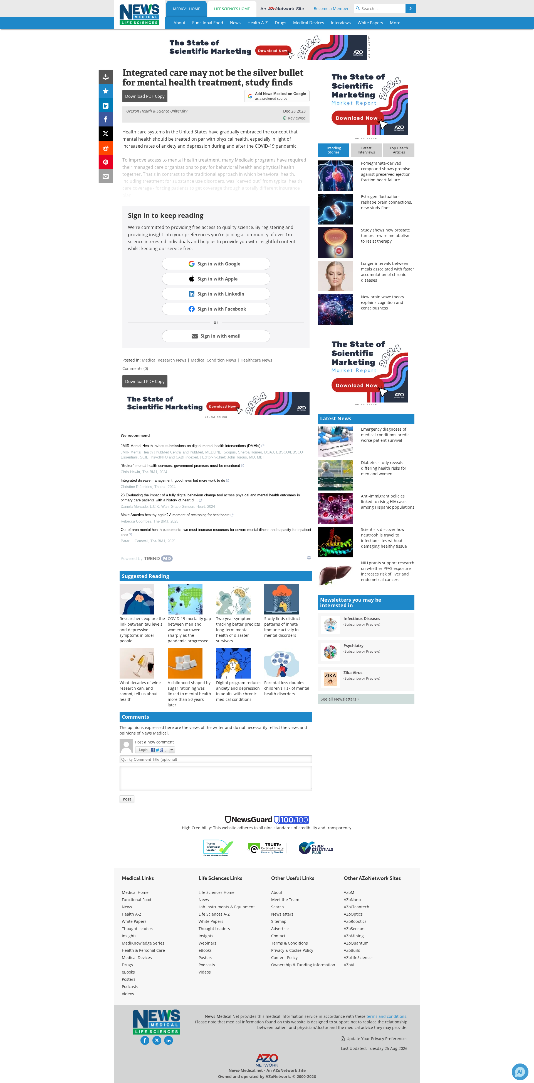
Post (127, 799)
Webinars (207, 943)
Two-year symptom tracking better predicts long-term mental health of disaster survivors (238, 629)
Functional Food (136, 899)
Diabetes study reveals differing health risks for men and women (383, 468)
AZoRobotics (355, 921)
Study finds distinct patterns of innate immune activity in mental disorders (282, 627)
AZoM (349, 892)
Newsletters (282, 914)
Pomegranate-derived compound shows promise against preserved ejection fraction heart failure (386, 171)
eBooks (128, 972)
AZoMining (354, 935)
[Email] (106, 176)
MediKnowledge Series (143, 943)
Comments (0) (135, 368)
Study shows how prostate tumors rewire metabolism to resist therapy (386, 235)
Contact (278, 935)
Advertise (280, 928)
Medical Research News (164, 360)
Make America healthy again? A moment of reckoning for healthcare (175, 515)
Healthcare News (256, 360)
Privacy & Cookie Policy (292, 950)
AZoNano (352, 899)
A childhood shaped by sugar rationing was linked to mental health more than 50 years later (189, 694)
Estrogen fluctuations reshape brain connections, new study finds (386, 202)
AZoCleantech (356, 906)
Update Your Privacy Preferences (376, 1038)
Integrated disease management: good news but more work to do (173, 480)
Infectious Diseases (361, 618)
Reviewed (297, 118)
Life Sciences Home (232, 8)
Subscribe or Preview (362, 624)
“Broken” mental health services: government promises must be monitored (180, 466)
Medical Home (186, 8)
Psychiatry (353, 645)
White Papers (134, 921)
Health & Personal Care (143, 950)
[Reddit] (106, 148)
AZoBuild (352, 950)
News (127, 906)
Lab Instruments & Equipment (227, 906)
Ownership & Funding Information (303, 964)
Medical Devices (137, 957)
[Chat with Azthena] (520, 1072)
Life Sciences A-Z (214, 914)
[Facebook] (106, 119)
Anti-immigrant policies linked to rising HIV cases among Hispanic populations (387, 501)
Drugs (127, 964)
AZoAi (349, 964)
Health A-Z (131, 914)
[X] (106, 133)
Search (277, 906)
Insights (129, 935)
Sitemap (278, 921)
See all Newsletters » (340, 699)
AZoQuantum (356, 943)
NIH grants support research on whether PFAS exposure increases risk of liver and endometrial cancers (387, 571)
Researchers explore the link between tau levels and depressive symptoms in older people (142, 629)
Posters (128, 979)
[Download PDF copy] (106, 77)
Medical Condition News (213, 360)
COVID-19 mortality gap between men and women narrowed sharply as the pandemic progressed (189, 629)
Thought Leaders (137, 928)
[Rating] (106, 91)
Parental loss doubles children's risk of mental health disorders (286, 688)
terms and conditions (386, 1016)
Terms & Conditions (289, 943)
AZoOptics (353, 914)
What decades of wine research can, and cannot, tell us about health (140, 691)
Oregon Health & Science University (156, 111)
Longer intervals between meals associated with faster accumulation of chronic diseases (387, 272)
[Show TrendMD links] (309, 557)
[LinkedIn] (106, 105)
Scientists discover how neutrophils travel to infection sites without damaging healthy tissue (384, 538)
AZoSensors (354, 928)
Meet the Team (285, 899)
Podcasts (130, 986)
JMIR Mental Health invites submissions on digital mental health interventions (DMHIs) (190, 446)
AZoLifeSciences (359, 957)
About (276, 892)
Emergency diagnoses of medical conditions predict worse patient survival (386, 434)
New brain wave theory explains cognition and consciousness (382, 302)
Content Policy (284, 957)
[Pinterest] (106, 162)
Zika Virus (352, 672)
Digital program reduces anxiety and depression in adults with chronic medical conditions (238, 691)
